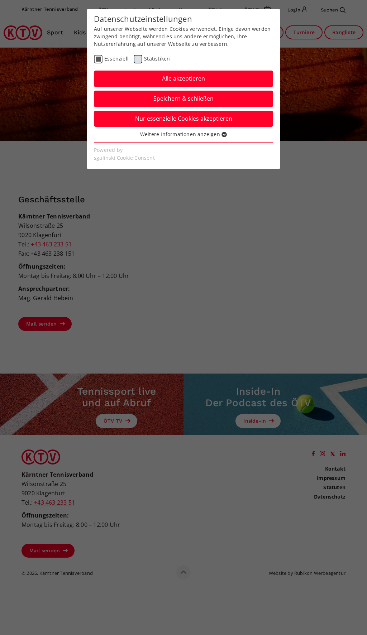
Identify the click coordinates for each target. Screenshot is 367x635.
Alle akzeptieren (183, 78)
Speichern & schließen (183, 98)
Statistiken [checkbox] (157, 58)
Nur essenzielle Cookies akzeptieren (183, 118)
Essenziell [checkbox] (116, 58)
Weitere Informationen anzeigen (180, 134)
